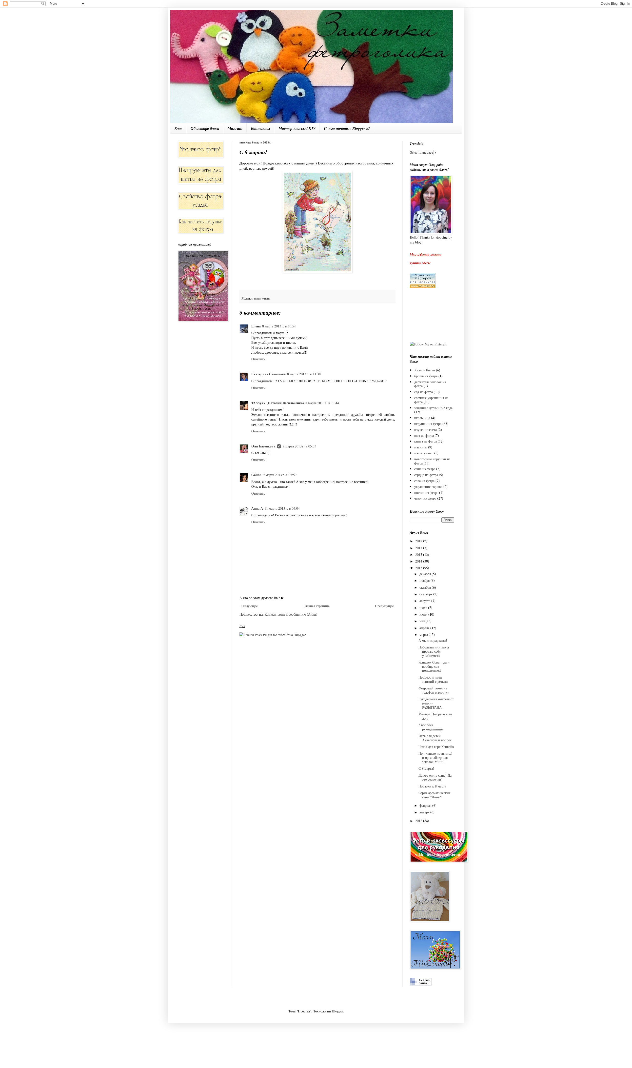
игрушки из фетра (427, 423)
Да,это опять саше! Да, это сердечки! (435, 777)
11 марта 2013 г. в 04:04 (282, 508)
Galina (256, 474)
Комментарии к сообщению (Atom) (291, 614)
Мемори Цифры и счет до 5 (435, 716)
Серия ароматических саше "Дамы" (434, 794)
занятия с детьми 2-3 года (433, 407)
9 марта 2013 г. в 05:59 (279, 474)
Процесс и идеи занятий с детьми (433, 679)
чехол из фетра (425, 498)
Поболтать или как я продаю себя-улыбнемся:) (433, 651)
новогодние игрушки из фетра (432, 461)
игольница (422, 417)
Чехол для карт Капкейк (436, 746)
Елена (256, 326)
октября (425, 587)
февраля (425, 805)
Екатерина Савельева (268, 374)
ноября (425, 580)
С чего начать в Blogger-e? (347, 128)
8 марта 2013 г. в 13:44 (322, 403)
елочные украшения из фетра (431, 399)
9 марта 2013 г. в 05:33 (299, 446)
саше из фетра (424, 468)
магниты (420, 447)
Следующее (249, 606)
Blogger (337, 1011)
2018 (419, 541)
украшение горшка (428, 486)
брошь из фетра (425, 376)
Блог (178, 128)
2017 (419, 547)
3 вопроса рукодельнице (430, 727)
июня (423, 614)
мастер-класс (423, 453)
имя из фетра (424, 435)
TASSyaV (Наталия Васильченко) (277, 402)
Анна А (257, 508)
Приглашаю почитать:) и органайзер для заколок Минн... (435, 757)
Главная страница (316, 606)
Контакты (260, 128)
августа (425, 600)
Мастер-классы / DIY (297, 128)
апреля (424, 627)
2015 (419, 554)
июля (423, 607)
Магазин (235, 128)
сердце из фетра (426, 474)
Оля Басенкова (263, 446)
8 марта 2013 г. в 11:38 (304, 374)
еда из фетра (423, 391)
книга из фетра (425, 441)
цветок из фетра (426, 492)
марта (424, 634)
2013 (419, 567)
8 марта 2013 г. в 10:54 (279, 326)
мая (422, 621)
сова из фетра (424, 480)
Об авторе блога (205, 128)
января (424, 812)
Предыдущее (384, 606)
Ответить (258, 359)
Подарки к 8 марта (432, 786)
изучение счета (425, 429)
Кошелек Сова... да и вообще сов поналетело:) (434, 666)
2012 (419, 820)
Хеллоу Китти (424, 370)
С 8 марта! (426, 768)
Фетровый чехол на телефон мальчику (433, 690)
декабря (425, 573)
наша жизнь (262, 298)
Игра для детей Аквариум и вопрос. (435, 737)
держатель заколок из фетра (430, 384)
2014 (419, 561)
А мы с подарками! (432, 640)
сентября (426, 594)
